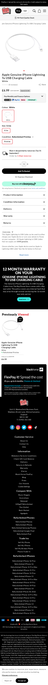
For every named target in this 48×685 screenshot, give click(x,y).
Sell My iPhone (24, 545)
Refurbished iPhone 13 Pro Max (24, 595)
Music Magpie (24, 495)
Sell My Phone (24, 542)
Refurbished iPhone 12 (24, 610)
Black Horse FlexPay (24, 474)
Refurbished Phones (24, 522)
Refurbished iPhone (24, 525)
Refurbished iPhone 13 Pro (24, 598)
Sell (25, 11)
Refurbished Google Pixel (23, 531)
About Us (24, 441)
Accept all (22, 681)
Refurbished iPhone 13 (24, 604)
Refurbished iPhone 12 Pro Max (24, 607)
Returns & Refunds (24, 465)
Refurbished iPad (24, 534)
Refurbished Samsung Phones (24, 528)
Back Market (24, 510)
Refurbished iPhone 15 (24, 576)
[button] (24, 195)
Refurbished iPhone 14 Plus (24, 585)
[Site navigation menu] (44, 10)
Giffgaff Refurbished (24, 504)
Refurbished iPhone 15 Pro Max (24, 567)
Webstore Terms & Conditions (23, 456)
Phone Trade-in (24, 552)
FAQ (24, 447)
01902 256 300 (25, 420)
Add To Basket (24, 171)
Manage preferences (9, 675)
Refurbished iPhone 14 (24, 589)
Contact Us (24, 444)
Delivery (24, 462)
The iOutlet (24, 507)
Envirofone (24, 498)
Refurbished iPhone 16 (24, 564)
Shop (18, 11)
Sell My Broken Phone (24, 548)
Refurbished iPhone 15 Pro (24, 570)
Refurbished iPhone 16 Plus (24, 561)
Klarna (24, 471)
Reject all (8, 681)
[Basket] (39, 11)
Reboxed (24, 501)
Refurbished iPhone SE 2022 (24, 592)
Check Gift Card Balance (24, 459)
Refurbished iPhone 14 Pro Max (24, 579)
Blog (24, 477)
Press (24, 480)
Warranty (24, 468)
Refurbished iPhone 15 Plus (24, 573)
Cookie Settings (24, 486)
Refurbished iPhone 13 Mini (24, 601)
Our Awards (24, 483)
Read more (24, 255)
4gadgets (24, 513)
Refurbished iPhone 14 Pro (24, 582)
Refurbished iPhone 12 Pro (24, 613)
